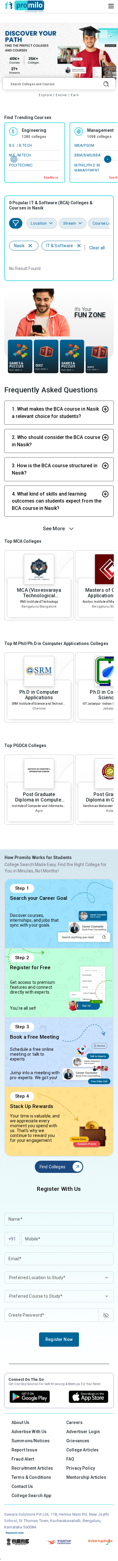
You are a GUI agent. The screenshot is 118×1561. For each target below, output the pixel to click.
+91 (12, 1239)
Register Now (59, 1339)
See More (51, 177)
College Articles (82, 1449)
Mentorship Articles (86, 1477)
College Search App (31, 1495)
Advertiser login (83, 1431)
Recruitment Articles (32, 1468)
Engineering (34, 130)
